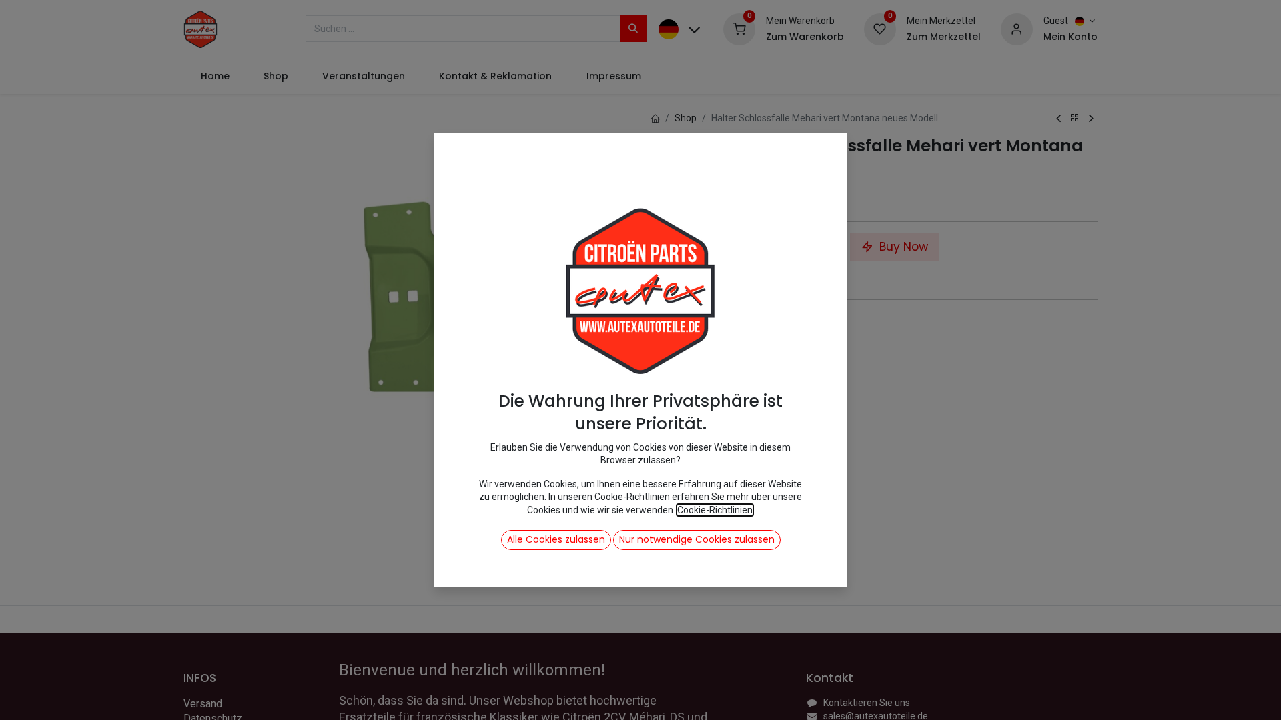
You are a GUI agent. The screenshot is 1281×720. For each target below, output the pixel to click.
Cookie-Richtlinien (715, 510)
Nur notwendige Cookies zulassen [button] (697, 539)
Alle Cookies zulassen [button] (556, 539)
